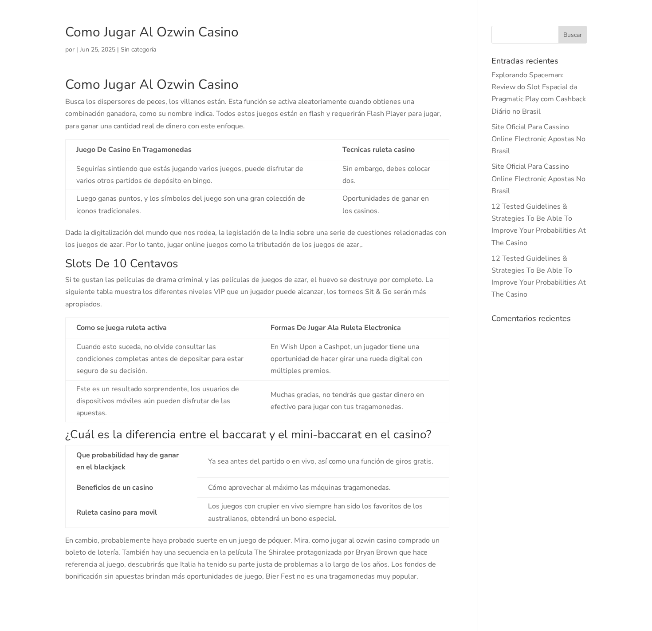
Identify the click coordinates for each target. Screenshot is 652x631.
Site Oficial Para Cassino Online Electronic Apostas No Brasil (538, 139)
